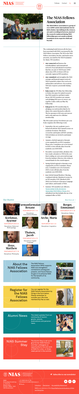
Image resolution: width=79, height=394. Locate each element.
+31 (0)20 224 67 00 (25, 380)
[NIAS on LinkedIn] (70, 381)
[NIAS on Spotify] (65, 381)
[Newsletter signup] (74, 381)
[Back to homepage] (13, 3)
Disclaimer (46, 385)
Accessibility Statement (59, 385)
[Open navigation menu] (74, 3)
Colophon (38, 385)
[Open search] (70, 3)
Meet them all (69, 200)
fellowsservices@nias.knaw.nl (28, 382)
